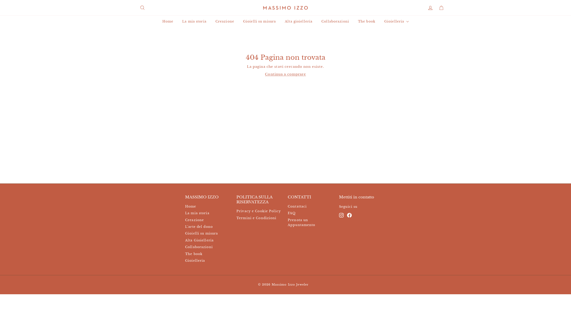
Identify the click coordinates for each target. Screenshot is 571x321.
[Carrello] (441, 7)
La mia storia (194, 21)
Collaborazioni (335, 21)
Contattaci (297, 206)
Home (168, 21)
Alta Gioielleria (199, 240)
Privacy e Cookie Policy (258, 211)
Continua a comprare (285, 74)
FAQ (292, 213)
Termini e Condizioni (256, 218)
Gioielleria (394, 21)
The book (366, 21)
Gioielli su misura (259, 21)
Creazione (224, 21)
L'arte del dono (199, 227)
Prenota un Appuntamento (301, 222)
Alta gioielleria (298, 21)
